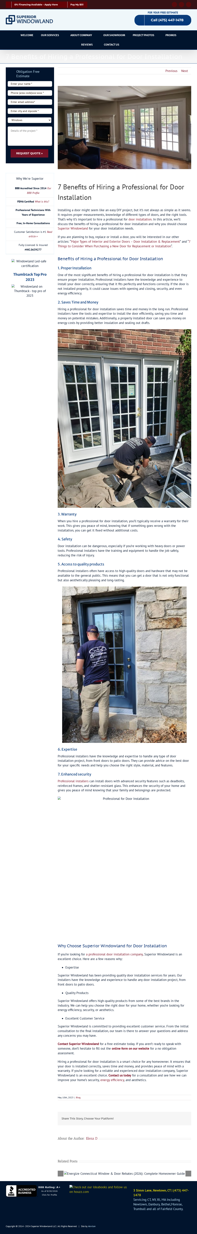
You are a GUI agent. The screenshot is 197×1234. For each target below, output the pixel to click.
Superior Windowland (73, 228)
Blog (78, 1097)
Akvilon (92, 1226)
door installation (140, 219)
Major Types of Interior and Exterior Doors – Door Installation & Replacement (125, 241)
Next (184, 71)
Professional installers (73, 781)
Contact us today (120, 1075)
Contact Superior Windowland (78, 1044)
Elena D (91, 1138)
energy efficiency (112, 1080)
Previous (171, 71)
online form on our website (130, 1048)
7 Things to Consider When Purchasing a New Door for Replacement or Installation (124, 243)
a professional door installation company (114, 954)
